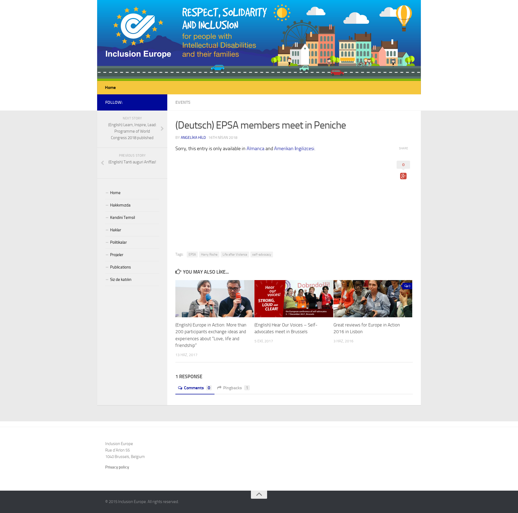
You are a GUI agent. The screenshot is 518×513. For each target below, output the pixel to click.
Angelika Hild (193, 137)
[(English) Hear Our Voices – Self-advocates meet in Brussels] (293, 298)
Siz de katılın (120, 279)
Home (110, 87)
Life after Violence (235, 254)
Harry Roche (209, 254)
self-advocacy (261, 254)
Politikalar (118, 242)
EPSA (192, 254)
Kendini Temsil (122, 217)
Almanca (255, 149)
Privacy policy (117, 467)
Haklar (115, 230)
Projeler (116, 254)
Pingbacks (235, 387)
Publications (120, 267)
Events (182, 102)
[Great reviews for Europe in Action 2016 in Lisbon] (372, 298)
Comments (197, 387)
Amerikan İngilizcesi (294, 149)
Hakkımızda (120, 205)
